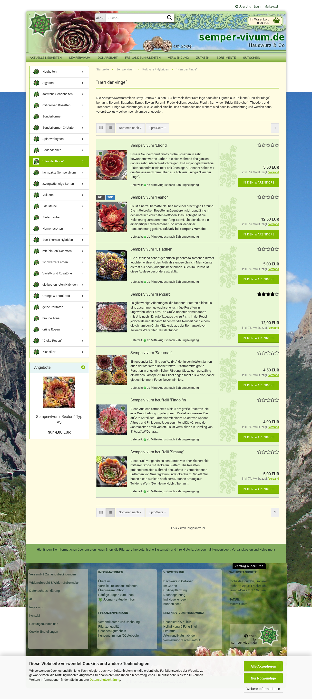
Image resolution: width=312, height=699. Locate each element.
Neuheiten (49, 71)
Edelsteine (49, 206)
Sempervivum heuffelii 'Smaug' (157, 452)
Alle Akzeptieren (263, 666)
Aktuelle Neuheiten (46, 57)
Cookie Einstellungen (43, 631)
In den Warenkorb (258, 182)
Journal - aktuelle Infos (118, 599)
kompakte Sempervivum (59, 172)
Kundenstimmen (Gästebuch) (118, 635)
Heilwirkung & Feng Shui (180, 626)
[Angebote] (83, 367)
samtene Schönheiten (57, 94)
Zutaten (202, 57)
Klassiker (48, 352)
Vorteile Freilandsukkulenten (117, 586)
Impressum (37, 607)
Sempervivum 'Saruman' (151, 352)
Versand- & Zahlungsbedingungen (52, 574)
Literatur (169, 631)
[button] (101, 128)
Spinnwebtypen (53, 139)
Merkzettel (271, 6)
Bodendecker (51, 150)
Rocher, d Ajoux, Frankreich (247, 586)
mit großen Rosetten (56, 105)
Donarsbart (108, 57)
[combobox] (130, 128)
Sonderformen (52, 116)
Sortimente (226, 57)
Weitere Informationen (263, 689)
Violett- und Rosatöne (57, 273)
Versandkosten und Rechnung (119, 622)
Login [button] (257, 6)
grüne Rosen (51, 329)
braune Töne (50, 318)
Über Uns (244, 6)
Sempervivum (79, 57)
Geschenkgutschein (112, 631)
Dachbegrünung (174, 595)
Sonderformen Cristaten (58, 127)
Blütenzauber (51, 217)
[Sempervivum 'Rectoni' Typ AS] (59, 392)
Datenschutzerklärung (105, 679)
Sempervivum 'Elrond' (148, 145)
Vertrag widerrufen (249, 566)
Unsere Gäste (238, 604)
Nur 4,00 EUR (59, 432)
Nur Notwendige (263, 678)
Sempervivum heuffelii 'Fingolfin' (158, 400)
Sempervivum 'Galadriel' (151, 249)
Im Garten (170, 586)
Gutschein (251, 57)
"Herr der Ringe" (53, 161)
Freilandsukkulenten (143, 57)
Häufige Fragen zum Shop (116, 595)
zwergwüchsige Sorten (58, 183)
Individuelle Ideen (175, 599)
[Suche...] (169, 18)
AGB (32, 599)
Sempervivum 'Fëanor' (149, 197)
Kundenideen (172, 604)
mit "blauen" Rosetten (57, 251)
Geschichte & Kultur (177, 622)
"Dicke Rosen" (52, 340)
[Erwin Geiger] (58, 24)
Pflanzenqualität (109, 626)
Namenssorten (52, 228)
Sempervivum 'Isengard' (150, 294)
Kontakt (34, 615)
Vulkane (48, 195)
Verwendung (178, 57)
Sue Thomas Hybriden (57, 240)
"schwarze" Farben (55, 262)
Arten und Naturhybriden (179, 635)
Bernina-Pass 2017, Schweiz (248, 590)
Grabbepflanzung (175, 590)
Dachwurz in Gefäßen (178, 581)
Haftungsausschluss (43, 624)
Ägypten (48, 83)
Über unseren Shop (111, 590)
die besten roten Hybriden (60, 284)
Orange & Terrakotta (56, 296)
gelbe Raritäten (52, 307)
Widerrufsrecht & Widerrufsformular (54, 582)
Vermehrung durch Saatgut (181, 640)
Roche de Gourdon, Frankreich (249, 581)
